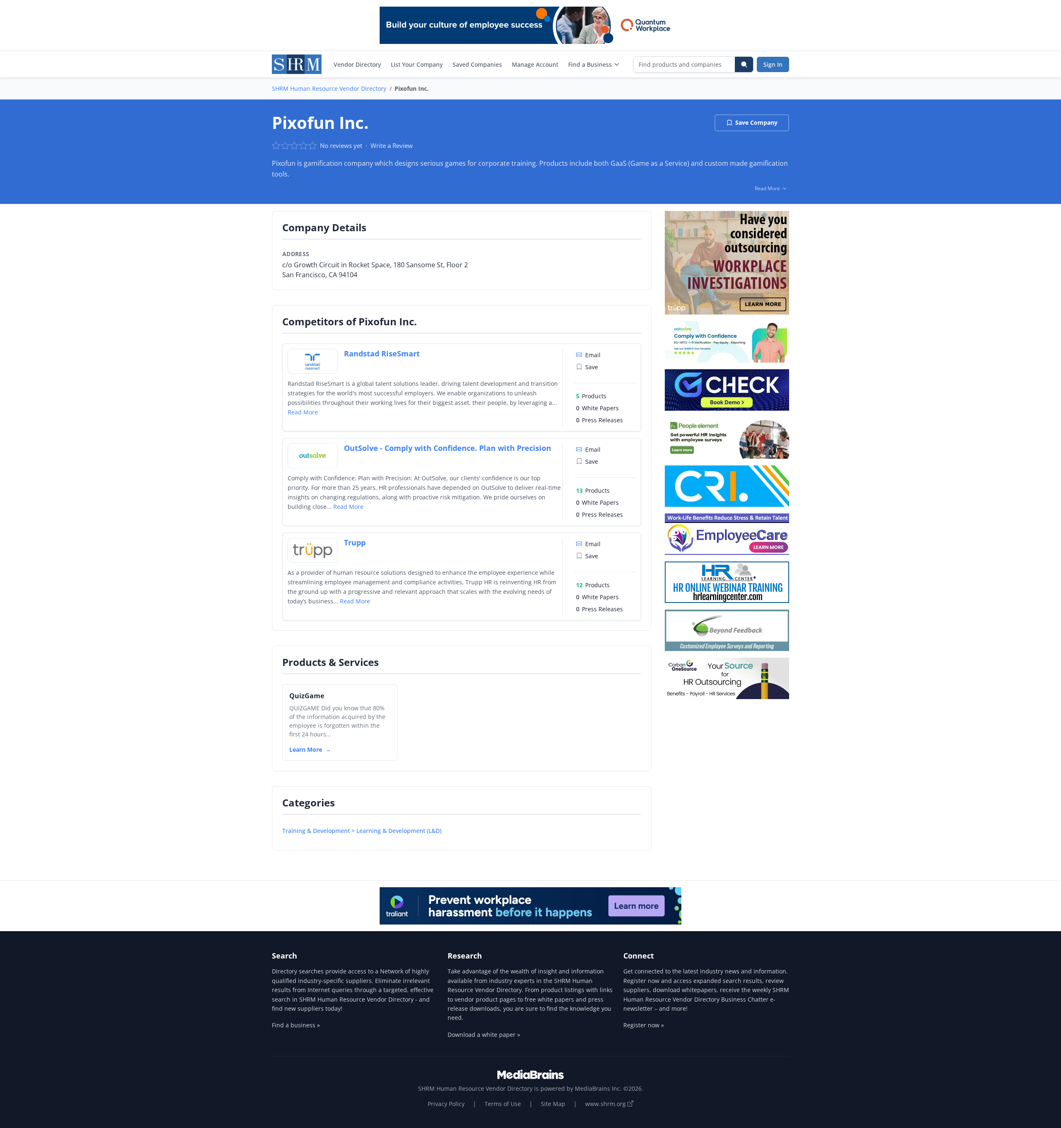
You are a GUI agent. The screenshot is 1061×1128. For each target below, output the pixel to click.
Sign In (772, 64)
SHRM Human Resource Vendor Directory (329, 88)
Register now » (643, 1025)
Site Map (553, 1104)
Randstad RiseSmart (382, 353)
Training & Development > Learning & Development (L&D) (361, 831)
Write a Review (392, 145)
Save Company (756, 122)
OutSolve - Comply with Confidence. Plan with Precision (447, 448)
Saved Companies (477, 64)
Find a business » (296, 1025)
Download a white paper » (484, 1034)
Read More (303, 412)
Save (591, 367)
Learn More (305, 749)
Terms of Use (502, 1104)
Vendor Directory (357, 64)
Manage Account (535, 64)
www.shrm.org (606, 1104)
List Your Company (417, 64)
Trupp (355, 542)
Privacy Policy (446, 1104)
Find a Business (590, 64)
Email (593, 355)
